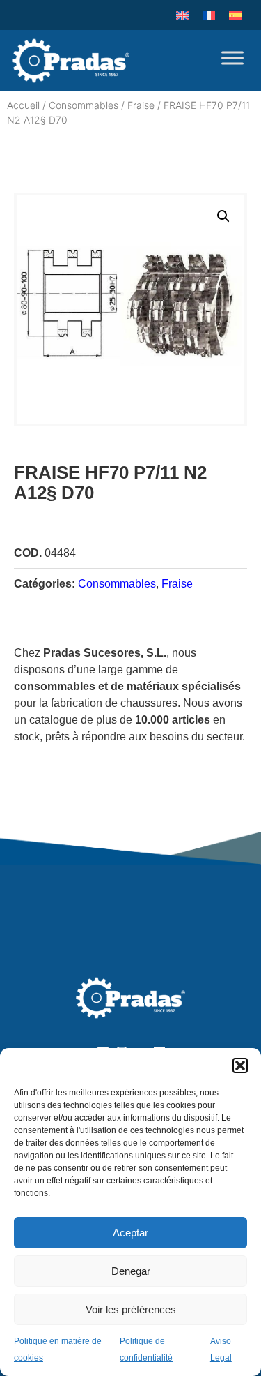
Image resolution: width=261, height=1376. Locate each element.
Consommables (83, 105)
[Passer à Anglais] (182, 15)
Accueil (23, 105)
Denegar (130, 1271)
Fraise (141, 105)
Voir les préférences (131, 1309)
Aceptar (130, 1233)
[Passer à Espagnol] (235, 15)
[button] (240, 1065)
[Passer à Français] (209, 15)
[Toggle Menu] (232, 57)
